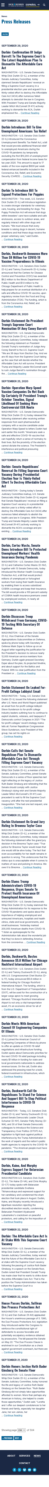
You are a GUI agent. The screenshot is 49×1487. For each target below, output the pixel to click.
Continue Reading (30, 113)
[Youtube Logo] (29, 1470)
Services (24, 1455)
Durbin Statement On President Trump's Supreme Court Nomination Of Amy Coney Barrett (24, 324)
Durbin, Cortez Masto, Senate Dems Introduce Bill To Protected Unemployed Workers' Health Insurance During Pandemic (24, 551)
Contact (24, 1463)
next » (18, 1438)
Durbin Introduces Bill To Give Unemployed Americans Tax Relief (24, 129)
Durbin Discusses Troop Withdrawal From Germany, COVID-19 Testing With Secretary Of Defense (24, 622)
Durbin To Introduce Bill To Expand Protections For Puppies (23, 192)
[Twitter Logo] (19, 1470)
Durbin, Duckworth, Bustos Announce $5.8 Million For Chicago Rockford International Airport (24, 960)
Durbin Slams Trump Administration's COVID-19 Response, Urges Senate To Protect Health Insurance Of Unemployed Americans (20, 889)
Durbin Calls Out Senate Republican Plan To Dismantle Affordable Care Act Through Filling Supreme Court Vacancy (22, 756)
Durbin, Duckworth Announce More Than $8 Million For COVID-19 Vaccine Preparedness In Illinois (24, 257)
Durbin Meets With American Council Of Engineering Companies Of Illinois (24, 1027)
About (11, 1455)
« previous (7, 1438)
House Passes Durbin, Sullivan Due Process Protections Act (22, 1305)
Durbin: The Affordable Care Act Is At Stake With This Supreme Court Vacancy (24, 1240)
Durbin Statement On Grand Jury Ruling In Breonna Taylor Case (23, 823)
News (4, 16)
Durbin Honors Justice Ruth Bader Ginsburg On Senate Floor (24, 1368)
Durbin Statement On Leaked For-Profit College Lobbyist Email (24, 689)
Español (31, 4)
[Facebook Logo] (14, 1470)
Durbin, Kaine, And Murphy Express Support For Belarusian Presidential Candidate (22, 1169)
